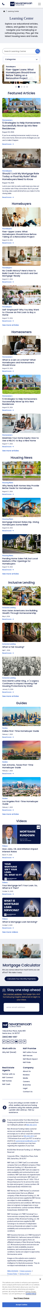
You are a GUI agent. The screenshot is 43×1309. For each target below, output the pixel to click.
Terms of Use (24, 1274)
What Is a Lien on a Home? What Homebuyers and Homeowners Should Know (19, 362)
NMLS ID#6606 (12, 1271)
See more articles (10, 325)
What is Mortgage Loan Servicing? (19, 921)
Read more (7, 144)
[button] (21, 59)
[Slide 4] (24, 87)
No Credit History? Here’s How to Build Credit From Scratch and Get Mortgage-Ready (20, 273)
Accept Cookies (21, 1305)
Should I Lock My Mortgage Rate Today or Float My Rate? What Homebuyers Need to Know (20, 176)
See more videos (10, 932)
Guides (21, 703)
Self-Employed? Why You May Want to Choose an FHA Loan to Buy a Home (20, 312)
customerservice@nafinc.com (26, 1141)
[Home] (21, 4)
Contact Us (27, 1092)
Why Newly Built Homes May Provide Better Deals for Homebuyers (20, 487)
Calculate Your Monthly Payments (21, 979)
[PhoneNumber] (3, 4)
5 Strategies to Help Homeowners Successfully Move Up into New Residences (21, 125)
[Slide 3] (21, 87)
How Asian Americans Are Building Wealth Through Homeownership (19, 612)
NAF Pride (27, 1062)
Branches (27, 1085)
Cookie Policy (31, 1294)
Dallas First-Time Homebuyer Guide (20, 731)
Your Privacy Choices (21, 1298)
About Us (27, 1071)
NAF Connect (7, 1078)
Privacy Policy (12, 1274)
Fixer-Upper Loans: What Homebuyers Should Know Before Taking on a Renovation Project (21, 74)
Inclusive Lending (21, 582)
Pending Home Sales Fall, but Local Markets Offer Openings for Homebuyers (20, 561)
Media (25, 1078)
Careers (26, 1082)
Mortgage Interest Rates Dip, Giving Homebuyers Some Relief (20, 523)
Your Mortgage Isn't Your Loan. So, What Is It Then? (19, 887)
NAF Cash (6, 1084)
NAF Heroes (27, 1056)
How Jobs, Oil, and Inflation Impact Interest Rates (20, 850)
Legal (25, 1088)
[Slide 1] (16, 87)
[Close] (40, 1279)
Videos (21, 821)
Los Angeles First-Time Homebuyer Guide (20, 802)
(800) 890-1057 (9, 1037)
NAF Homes (7, 1081)
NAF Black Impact (30, 1059)
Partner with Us (8, 1074)
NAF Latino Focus (30, 1052)
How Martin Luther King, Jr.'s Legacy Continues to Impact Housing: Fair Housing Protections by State (20, 683)
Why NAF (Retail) (9, 1052)
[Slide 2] (19, 87)
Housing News (21, 457)
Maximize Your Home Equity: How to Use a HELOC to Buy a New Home (20, 439)
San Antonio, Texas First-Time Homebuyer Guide (17, 766)
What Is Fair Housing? (13, 646)
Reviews (26, 1075)
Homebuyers (11, 67)
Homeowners (7, 120)
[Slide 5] (27, 87)
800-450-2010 (18, 1110)
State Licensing (25, 1271)
